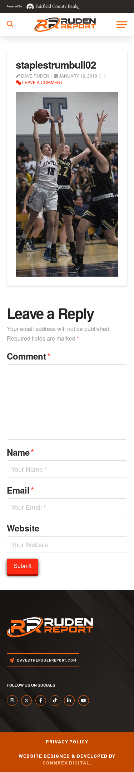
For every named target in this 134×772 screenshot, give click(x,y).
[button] (10, 24)
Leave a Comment (42, 82)
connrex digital (66, 762)
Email (20, 490)
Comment (28, 356)
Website (23, 528)
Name (20, 452)
